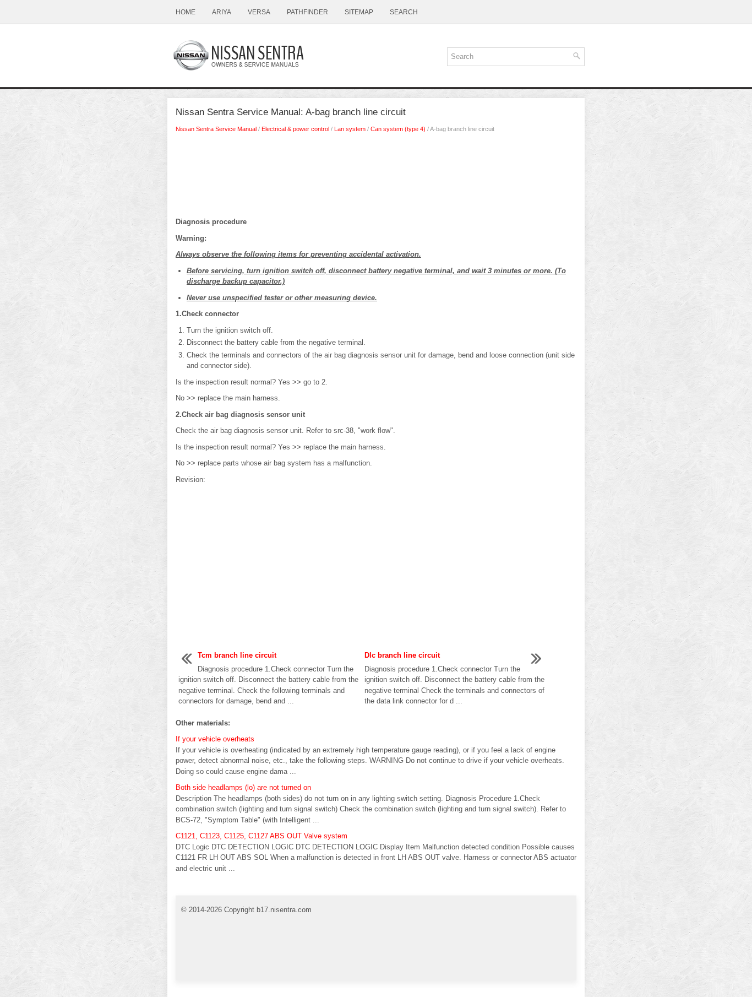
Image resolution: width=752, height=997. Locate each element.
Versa (259, 12)
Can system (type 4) (398, 129)
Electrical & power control (295, 129)
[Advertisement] (376, 178)
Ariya (221, 12)
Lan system (350, 129)
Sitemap (359, 12)
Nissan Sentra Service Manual (216, 129)
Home (185, 12)
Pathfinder (307, 12)
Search (404, 12)
